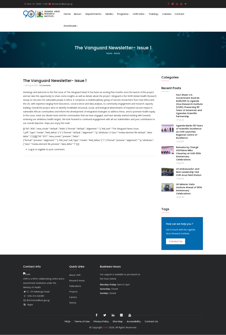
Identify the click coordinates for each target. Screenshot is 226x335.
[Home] (41, 14)
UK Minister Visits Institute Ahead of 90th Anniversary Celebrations (189, 189)
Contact (179, 14)
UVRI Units (138, 14)
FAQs (67, 321)
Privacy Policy (101, 321)
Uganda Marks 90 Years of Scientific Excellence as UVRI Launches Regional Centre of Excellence (189, 131)
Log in (31, 149)
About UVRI (75, 275)
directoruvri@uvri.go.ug (38, 300)
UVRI (105, 327)
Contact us (175, 241)
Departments (93, 14)
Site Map (118, 321)
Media (109, 14)
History (72, 302)
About (77, 14)
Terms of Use (82, 321)
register (42, 149)
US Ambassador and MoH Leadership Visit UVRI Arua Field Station (188, 172)
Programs (122, 14)
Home (67, 14)
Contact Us (151, 321)
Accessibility (134, 321)
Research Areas (77, 280)
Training (153, 14)
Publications (75, 286)
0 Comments (45, 85)
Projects (73, 291)
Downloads (70, 25)
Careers (166, 14)
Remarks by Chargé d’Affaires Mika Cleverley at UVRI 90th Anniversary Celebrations (188, 153)
